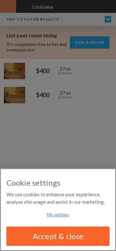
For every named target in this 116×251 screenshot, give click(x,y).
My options (58, 214)
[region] (58, 209)
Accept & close (58, 236)
